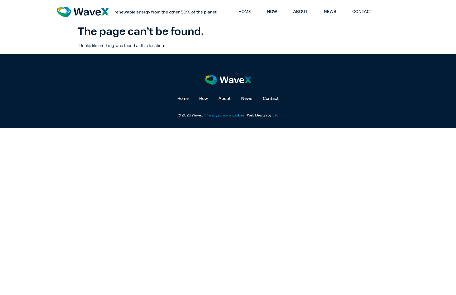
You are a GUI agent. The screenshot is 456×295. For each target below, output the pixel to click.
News (330, 12)
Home (245, 12)
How (272, 12)
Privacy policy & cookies (225, 116)
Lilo (275, 116)
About (300, 12)
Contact (362, 12)
